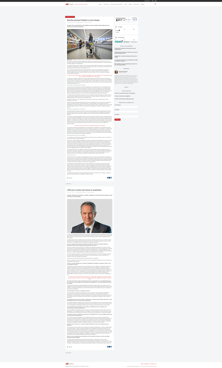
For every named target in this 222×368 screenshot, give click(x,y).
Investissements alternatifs (116, 4)
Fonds (125, 4)
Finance (100, 4)
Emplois (130, 4)
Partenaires (106, 4)
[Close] (125, 55)
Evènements (136, 4)
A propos (142, 4)
